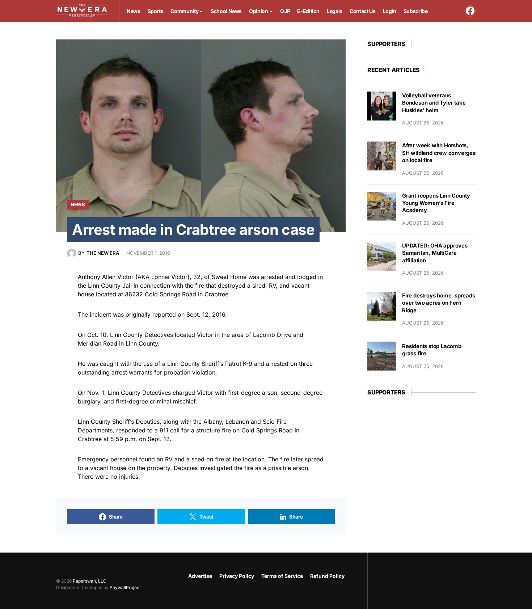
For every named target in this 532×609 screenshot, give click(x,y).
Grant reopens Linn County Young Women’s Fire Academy (436, 203)
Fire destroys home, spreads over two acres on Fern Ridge (438, 303)
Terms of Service (282, 576)
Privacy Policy (236, 576)
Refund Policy (327, 576)
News (78, 204)
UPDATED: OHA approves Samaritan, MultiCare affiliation (435, 253)
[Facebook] (470, 11)
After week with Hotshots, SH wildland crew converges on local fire (439, 153)
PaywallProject (125, 587)
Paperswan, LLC (89, 581)
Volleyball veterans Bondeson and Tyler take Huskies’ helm (433, 103)
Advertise (200, 576)
